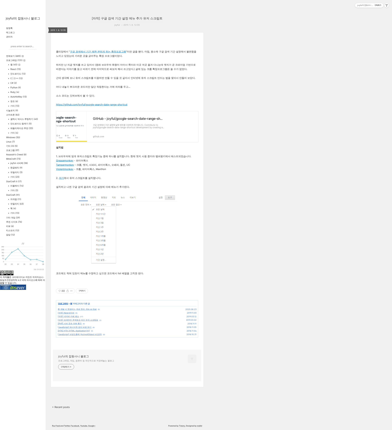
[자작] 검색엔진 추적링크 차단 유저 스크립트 (78, 320)
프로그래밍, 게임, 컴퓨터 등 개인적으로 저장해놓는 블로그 (86, 360)
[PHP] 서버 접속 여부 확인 (70, 323)
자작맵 (15, 199)
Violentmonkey (64, 169)
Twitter (67, 426)
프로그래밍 (14, 60)
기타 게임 (13, 217)
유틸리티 (16, 172)
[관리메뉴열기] (386, 5)
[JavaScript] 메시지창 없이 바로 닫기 (74, 327)
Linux (10, 141)
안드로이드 (18, 73)
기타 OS (12, 146)
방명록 (9, 28)
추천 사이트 (14, 222)
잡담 (10, 234)
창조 (14, 101)
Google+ (92, 426)
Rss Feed (56, 426)
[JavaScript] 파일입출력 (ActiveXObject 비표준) (80, 334)
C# (13, 83)
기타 (14, 106)
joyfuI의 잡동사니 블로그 (23, 18)
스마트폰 (12, 114)
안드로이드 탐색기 (21, 123)
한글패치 (16, 167)
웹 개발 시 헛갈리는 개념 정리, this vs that (77, 309)
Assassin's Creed (16, 154)
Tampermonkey (65, 164)
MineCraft (13, 158)
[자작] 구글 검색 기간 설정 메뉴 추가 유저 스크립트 (127, 18)
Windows (13, 137)
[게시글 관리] (71, 291)
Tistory (182, 426)
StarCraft (13, 195)
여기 (61, 177)
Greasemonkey (64, 160)
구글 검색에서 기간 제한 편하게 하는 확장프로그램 (98, 51)
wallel (199, 426)
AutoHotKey (18, 96)
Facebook (75, 426)
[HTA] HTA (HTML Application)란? (74, 330)
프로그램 (12, 150)
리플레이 (17, 185)
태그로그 (10, 32)
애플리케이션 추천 (21, 128)
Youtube (83, 426)
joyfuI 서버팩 (19, 163)
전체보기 (13, 56)
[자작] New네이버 (66, 313)
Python (15, 87)
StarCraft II (14, 181)
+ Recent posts (61, 407)
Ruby (14, 92)
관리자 (9, 36)
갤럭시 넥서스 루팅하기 (24, 119)
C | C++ (16, 78)
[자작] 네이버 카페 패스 (68, 316)
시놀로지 (12, 110)
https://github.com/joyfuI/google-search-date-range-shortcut (91, 104)
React (15, 69)
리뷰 (10, 226)
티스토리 (12, 230)
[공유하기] (68, 291)
